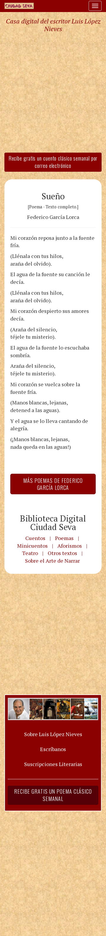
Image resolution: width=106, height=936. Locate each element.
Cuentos (35, 538)
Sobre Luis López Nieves (53, 734)
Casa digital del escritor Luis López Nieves (53, 25)
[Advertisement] (53, 92)
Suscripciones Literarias (53, 764)
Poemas (64, 538)
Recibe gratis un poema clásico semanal (53, 795)
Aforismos (69, 545)
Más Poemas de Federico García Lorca (53, 484)
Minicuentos (32, 545)
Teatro (30, 552)
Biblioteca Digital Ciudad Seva (53, 522)
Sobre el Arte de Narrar (52, 560)
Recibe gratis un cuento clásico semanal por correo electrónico (53, 162)
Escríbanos (53, 749)
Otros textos (62, 552)
